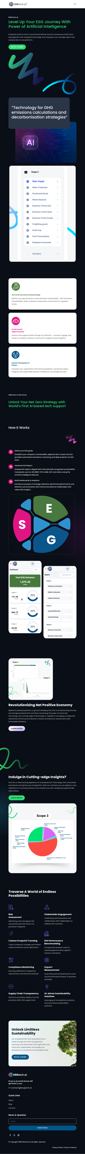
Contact (11, 1108)
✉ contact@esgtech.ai (20, 1087)
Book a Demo (17, 47)
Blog (10, 1104)
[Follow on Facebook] (10, 1135)
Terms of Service (70, 1147)
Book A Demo (20, 1057)
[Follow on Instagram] (18, 1135)
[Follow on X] (14, 1135)
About (10, 1100)
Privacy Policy (57, 1147)
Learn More (17, 728)
